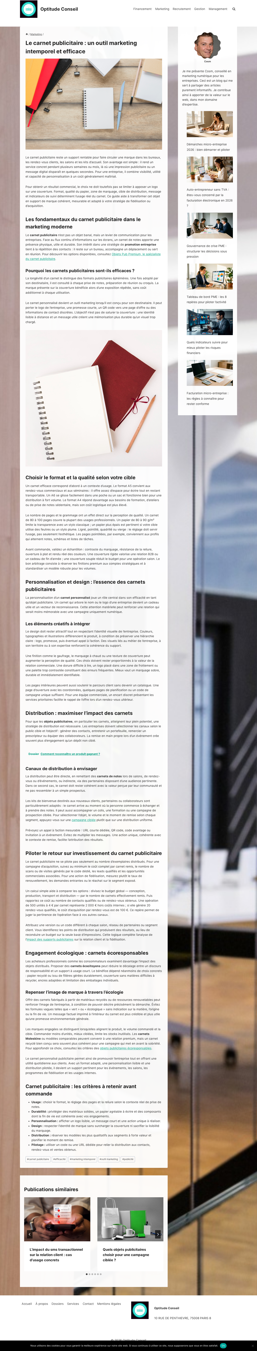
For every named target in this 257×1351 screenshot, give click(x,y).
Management (218, 9)
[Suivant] (158, 1234)
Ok (223, 1345)
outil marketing (109, 1159)
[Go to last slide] (30, 1234)
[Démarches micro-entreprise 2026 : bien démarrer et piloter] (210, 124)
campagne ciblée (84, 820)
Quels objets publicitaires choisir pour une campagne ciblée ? (126, 1254)
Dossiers (58, 1304)
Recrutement (182, 9)
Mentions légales (109, 1304)
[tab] (87, 1274)
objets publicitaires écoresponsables (125, 1048)
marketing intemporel (82, 1159)
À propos (41, 1304)
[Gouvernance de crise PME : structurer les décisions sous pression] (210, 226)
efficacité (59, 1159)
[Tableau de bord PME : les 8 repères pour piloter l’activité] (210, 277)
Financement (142, 9)
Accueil (27, 1304)
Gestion (199, 9)
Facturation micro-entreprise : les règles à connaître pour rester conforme (208, 398)
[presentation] (57, 1219)
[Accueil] (27, 34)
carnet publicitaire (38, 1159)
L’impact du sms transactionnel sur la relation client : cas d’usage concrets (56, 1254)
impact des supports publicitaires (50, 939)
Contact (88, 1304)
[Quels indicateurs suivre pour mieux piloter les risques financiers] (210, 322)
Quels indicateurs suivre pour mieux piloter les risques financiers (207, 348)
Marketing (162, 9)
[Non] (252, 1346)
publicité (127, 1159)
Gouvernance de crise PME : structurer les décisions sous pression (207, 251)
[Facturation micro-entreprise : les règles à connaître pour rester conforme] (210, 373)
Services (73, 1304)
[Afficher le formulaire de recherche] (234, 9)
